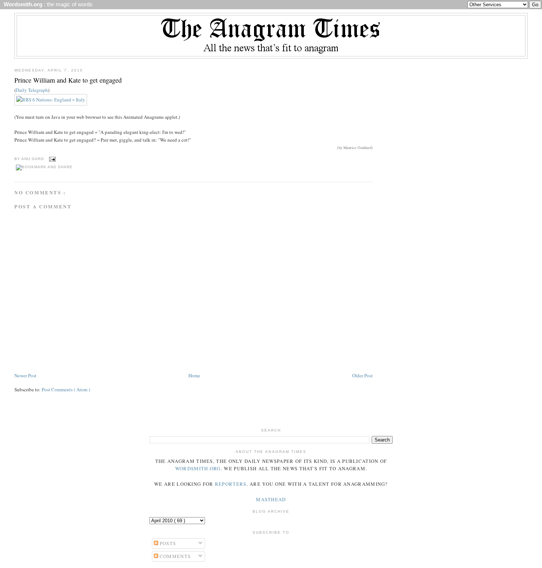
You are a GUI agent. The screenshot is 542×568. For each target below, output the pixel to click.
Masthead (271, 499)
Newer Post (25, 375)
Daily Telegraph (32, 90)
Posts (167, 543)
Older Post (362, 375)
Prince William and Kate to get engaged (68, 80)
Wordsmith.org (198, 468)
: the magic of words (47, 4)
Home (194, 375)
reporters (231, 484)
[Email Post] (51, 159)
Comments (174, 556)
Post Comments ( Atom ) (66, 389)
